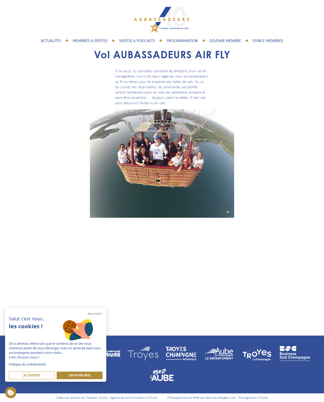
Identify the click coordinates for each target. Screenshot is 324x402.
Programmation (182, 40)
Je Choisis (32, 375)
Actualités (51, 40)
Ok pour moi (79, 375)
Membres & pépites (90, 40)
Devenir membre (225, 40)
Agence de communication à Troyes (133, 397)
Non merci (95, 314)
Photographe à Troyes (253, 397)
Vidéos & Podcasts (137, 40)
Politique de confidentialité (27, 364)
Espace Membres (268, 40)
